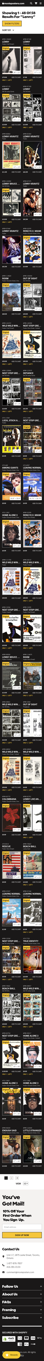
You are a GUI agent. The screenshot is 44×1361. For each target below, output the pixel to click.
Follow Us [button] (10, 1286)
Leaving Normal (32, 467)
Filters (15, 23)
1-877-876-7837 (14, 1263)
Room (5, 278)
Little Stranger (32, 1130)
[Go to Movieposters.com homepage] (13, 3)
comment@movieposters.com (20, 1272)
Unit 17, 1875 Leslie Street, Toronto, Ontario (23, 1256)
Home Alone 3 (9, 515)
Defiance (28, 373)
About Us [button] (9, 1294)
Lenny (5, 41)
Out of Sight (30, 278)
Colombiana (9, 799)
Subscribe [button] (10, 1317)
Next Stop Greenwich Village (18, 373)
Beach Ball (29, 846)
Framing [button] (9, 1309)
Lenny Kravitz (10, 136)
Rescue (6, 846)
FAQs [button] (6, 1302)
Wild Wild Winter (12, 325)
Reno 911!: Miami (32, 230)
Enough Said (9, 1130)
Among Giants (10, 467)
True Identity (30, 941)
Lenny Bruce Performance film (20, 657)
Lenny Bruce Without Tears (18, 183)
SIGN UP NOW (22, 1235)
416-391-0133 (13, 1266)
